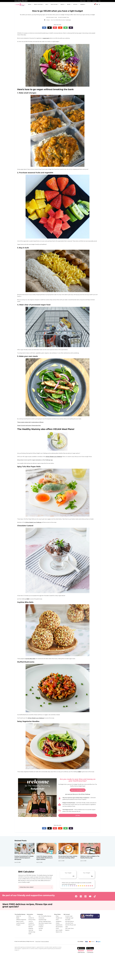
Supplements (59, 925)
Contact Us (94, 0)
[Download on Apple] (81, 948)
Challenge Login (69, 918)
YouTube (41, 928)
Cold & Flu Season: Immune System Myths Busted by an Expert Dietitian (45, 858)
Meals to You (59, 932)
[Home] (44, 19)
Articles (75, 4)
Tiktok (40, 930)
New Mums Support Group (45, 923)
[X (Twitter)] (49, 27)
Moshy (29, 4)
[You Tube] (90, 896)
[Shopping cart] (94, 4)
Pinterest (41, 926)
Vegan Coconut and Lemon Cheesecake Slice (29, 425)
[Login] (97, 4)
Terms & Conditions (45, 941)
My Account (67, 914)
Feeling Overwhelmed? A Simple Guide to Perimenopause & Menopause (24, 858)
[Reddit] (60, 27)
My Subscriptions (69, 921)
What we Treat (54, 4)
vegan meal (46, 38)
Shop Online (57, 914)
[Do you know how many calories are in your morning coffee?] (68, 848)
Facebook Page (42, 919)
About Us (89, 0)
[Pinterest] (55, 27)
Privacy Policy (31, 919)
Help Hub (30, 930)
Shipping (30, 928)
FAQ (29, 916)
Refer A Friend (82, 0)
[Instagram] (81, 896)
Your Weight (86, 873)
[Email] (71, 27)
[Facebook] (44, 27)
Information (30, 914)
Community (82, 4)
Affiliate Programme (21, 919)
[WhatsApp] (65, 27)
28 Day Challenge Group (45, 921)
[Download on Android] (90, 948)
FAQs (99, 0)
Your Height (68, 873)
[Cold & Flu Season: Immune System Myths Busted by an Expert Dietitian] (47, 848)
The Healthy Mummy (20, 914)
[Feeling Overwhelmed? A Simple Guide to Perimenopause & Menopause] (25, 848)
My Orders (67, 919)
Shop (46, 4)
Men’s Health (59, 930)
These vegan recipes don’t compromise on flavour (30, 422)
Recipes (68, 4)
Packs (57, 928)
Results (62, 4)
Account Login (68, 916)
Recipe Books (59, 926)
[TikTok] (95, 896)
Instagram (41, 925)
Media (17, 918)
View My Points (69, 923)
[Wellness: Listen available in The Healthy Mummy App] (90, 848)
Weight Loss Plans (38, 4)
